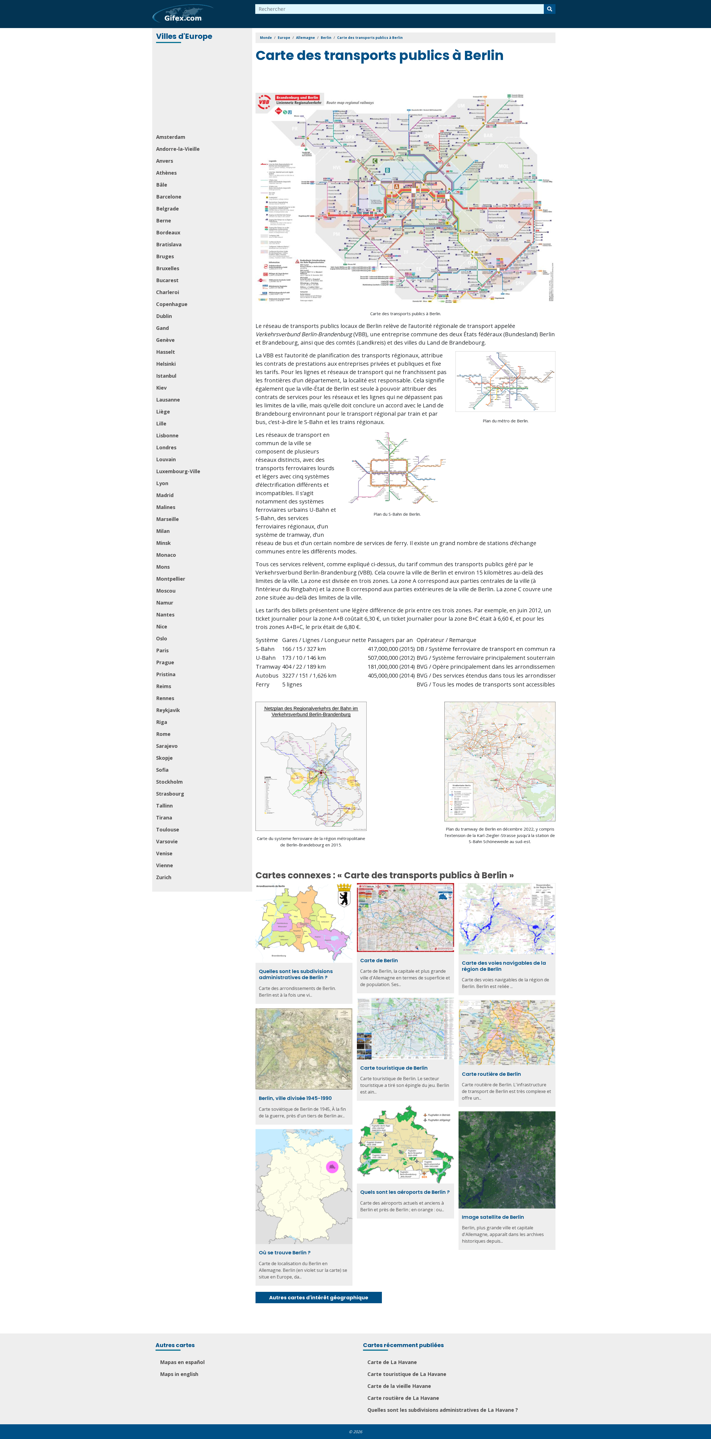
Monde (266, 37)
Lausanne (168, 399)
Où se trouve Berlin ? (285, 1252)
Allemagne (305, 37)
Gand (162, 328)
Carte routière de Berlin (491, 1074)
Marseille (167, 519)
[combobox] (399, 9)
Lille (161, 423)
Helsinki (166, 363)
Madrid (165, 495)
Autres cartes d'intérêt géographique (318, 1297)
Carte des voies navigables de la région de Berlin (504, 965)
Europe (284, 37)
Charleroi (167, 292)
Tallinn (164, 805)
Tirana (164, 817)
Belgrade (167, 208)
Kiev (161, 387)
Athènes (166, 172)
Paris (162, 650)
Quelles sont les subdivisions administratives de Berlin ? (296, 974)
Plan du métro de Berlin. (506, 420)
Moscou (166, 590)
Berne (163, 220)
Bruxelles (167, 268)
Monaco (166, 554)
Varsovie (167, 841)
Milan (163, 531)
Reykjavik (168, 710)
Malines (165, 507)
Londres (166, 447)
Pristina (166, 674)
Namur (164, 602)
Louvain (166, 459)
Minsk (163, 543)
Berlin (326, 37)
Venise (164, 853)
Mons (163, 566)
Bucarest (167, 280)
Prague (165, 662)
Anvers (164, 160)
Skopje (164, 757)
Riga (161, 722)
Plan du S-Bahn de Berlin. (397, 514)
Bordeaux (168, 232)
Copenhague (171, 304)
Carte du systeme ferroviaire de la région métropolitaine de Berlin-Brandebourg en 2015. (311, 842)
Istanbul (166, 375)
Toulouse (167, 829)
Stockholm (169, 781)
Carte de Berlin (379, 960)
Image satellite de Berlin (493, 1217)
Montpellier (170, 578)
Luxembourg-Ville (178, 471)
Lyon (162, 483)
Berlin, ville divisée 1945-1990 (295, 1098)
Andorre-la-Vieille (178, 149)
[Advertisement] (202, 89)
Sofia (162, 769)
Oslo (161, 638)
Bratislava (169, 244)
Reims (163, 686)
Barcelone (168, 196)
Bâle (161, 184)
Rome (163, 734)
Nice (161, 626)
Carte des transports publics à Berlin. (405, 313)
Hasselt (165, 352)
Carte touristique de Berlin (394, 1067)
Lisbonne (167, 435)
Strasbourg (170, 793)
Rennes (165, 698)
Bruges (165, 256)
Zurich (163, 877)
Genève (165, 340)
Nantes (165, 614)
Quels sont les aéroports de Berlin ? (405, 1192)
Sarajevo (167, 746)
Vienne (164, 865)
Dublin (164, 316)
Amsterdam (170, 137)
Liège (163, 411)
